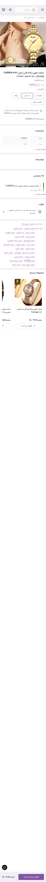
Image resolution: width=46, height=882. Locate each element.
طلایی (26, 95)
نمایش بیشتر (41, 149)
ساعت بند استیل (28, 252)
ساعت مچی (30, 236)
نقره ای (39, 95)
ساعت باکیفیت (29, 228)
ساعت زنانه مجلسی (15, 240)
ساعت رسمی (30, 232)
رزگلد (16, 95)
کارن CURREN (34, 85)
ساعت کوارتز (20, 244)
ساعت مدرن (18, 257)
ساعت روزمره (30, 257)
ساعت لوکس (10, 232)
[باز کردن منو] (42, 10)
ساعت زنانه (16, 265)
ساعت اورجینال (29, 240)
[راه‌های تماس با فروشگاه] (4, 867)
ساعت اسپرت (20, 236)
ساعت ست (30, 244)
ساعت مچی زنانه (29, 18)
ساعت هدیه (30, 248)
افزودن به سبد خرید (31, 877)
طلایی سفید (37, 102)
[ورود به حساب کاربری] (10, 9)
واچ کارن (41, 18)
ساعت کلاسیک (9, 244)
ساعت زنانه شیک (16, 261)
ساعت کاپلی (17, 228)
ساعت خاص (8, 252)
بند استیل (20, 232)
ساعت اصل (20, 248)
